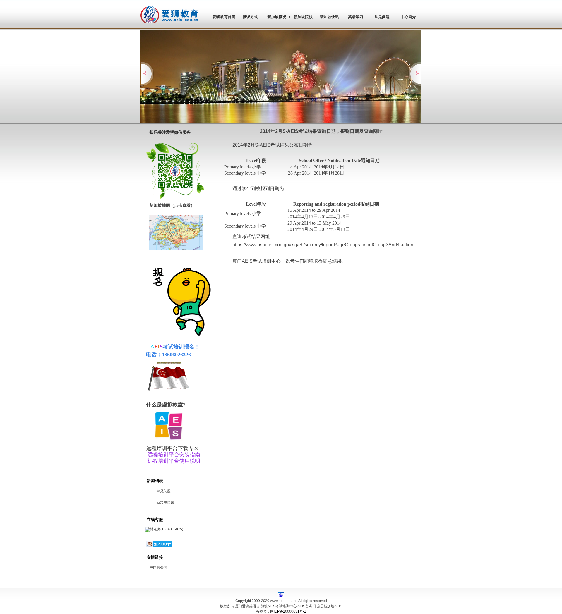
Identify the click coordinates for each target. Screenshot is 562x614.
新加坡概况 (276, 17)
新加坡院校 (303, 17)
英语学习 (355, 17)
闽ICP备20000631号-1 (288, 611)
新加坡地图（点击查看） (171, 205)
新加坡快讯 (329, 17)
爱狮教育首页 (224, 17)
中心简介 (408, 17)
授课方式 (250, 17)
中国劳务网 (158, 567)
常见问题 (382, 17)
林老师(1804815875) (166, 529)
